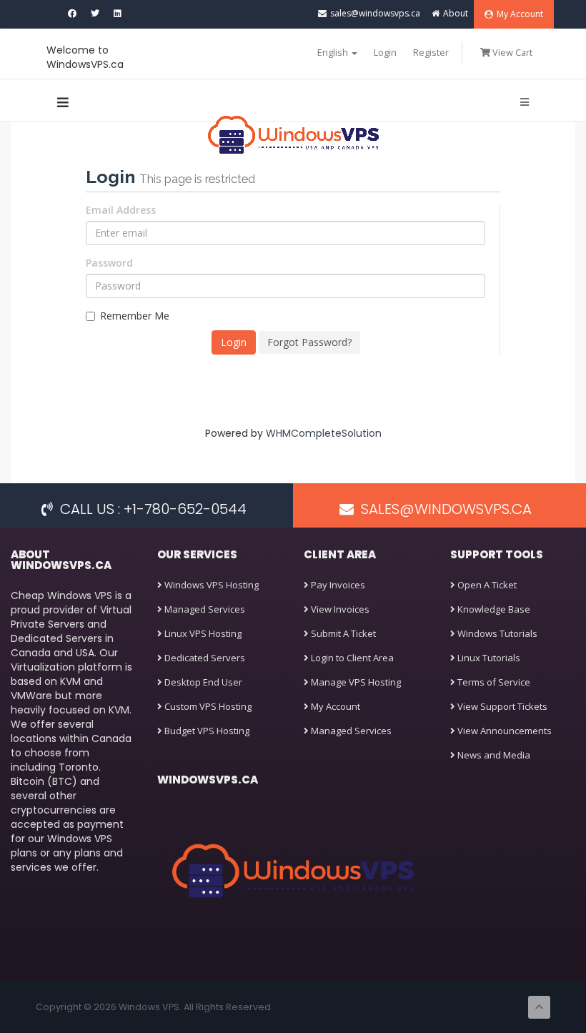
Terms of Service (492, 682)
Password (109, 263)
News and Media (492, 754)
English (333, 52)
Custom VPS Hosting (207, 706)
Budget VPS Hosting (205, 730)
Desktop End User (202, 682)
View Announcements (503, 730)
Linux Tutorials (487, 657)
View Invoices (339, 609)
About (455, 13)
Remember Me (134, 315)
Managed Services (203, 609)
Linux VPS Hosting (202, 633)
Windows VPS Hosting (210, 584)
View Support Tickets (501, 706)
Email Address (121, 210)
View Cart (511, 52)
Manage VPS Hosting (355, 682)
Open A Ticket (486, 584)
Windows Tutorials (496, 633)
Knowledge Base (492, 609)
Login (385, 52)
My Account (520, 14)
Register (431, 52)
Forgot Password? (309, 342)
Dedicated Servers (203, 657)
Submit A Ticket (342, 633)
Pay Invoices (337, 584)
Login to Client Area (351, 657)
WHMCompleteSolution (324, 433)
